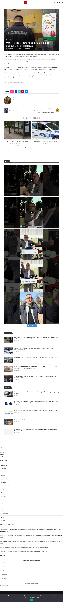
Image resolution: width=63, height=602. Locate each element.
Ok (32, 599)
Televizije (4, 566)
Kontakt (2, 454)
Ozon (12, 48)
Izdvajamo (3, 468)
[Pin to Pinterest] (22, 91)
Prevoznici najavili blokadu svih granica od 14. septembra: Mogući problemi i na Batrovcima (36, 358)
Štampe (4, 562)
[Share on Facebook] (16, 91)
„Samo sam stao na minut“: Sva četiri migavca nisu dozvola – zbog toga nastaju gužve (26, 547)
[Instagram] (56, 2)
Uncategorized (4, 513)
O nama (2, 452)
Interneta (4, 574)
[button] (5, 134)
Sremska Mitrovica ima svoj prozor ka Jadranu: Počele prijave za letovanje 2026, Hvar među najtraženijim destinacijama (36, 402)
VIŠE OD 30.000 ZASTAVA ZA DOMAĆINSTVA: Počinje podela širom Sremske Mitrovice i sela (35, 376)
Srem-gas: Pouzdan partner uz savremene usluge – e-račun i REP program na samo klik (35, 411)
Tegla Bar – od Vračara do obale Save (24, 420)
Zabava (3, 520)
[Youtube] (57, 2)
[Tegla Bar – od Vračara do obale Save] (8, 422)
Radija (3, 570)
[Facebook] (52, 2)
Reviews (3, 500)
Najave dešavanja (5, 479)
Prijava (1, 456)
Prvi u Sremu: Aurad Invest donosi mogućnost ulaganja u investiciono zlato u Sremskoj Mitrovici (35, 430)
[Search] (62, 2)
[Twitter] (54, 2)
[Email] (59, 2)
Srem (2, 510)
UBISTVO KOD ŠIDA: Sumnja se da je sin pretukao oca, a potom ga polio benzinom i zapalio (34, 348)
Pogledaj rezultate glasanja (31, 583)
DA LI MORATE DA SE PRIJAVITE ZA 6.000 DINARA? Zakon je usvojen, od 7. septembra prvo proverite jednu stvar (35, 367)
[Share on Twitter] (19, 91)
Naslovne (3, 482)
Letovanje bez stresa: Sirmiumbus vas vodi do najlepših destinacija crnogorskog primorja (36, 392)
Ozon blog (3, 493)
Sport (2, 503)
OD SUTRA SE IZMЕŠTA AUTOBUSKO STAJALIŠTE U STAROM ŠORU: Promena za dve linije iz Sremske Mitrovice (36, 338)
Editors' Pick (4, 465)
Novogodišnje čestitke (6, 486)
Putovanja (3, 496)
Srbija (2, 506)
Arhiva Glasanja (4, 585)
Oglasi (2, 489)
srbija (6, 82)
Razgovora (5, 578)
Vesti (22, 82)
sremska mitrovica (14, 82)
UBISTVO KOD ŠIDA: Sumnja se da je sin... (45, 141)
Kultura (3, 475)
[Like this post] (12, 91)
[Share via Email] (26, 91)
